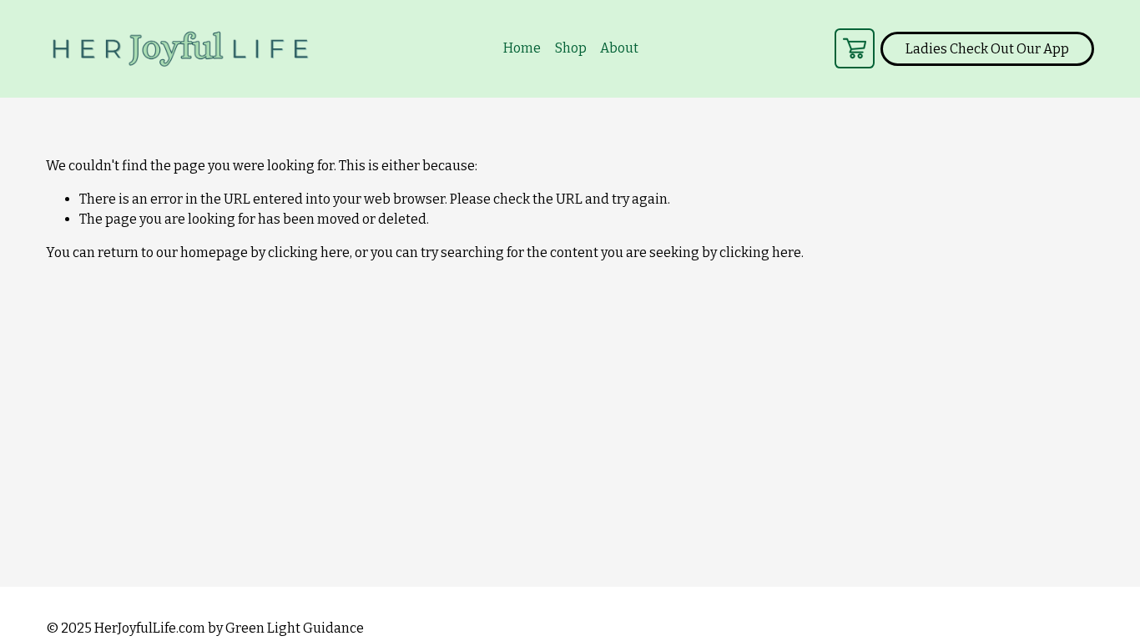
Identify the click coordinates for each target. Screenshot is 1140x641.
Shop (571, 48)
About (619, 48)
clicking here (309, 252)
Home (522, 48)
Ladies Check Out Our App (987, 49)
